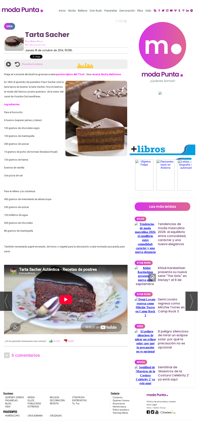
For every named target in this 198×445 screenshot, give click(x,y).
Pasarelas (110, 11)
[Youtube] (172, 11)
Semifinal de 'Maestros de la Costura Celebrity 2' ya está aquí (173, 373)
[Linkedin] (188, 11)
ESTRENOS (33, 406)
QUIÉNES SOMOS (14, 397)
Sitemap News (120, 412)
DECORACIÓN (57, 400)
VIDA (9, 26)
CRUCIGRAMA (35, 415)
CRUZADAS (56, 415)
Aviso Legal (152, 404)
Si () (56, 341)
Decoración (127, 11)
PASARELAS (11, 400)
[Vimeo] (176, 11)
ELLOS (140, 218)
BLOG (8, 403)
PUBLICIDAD (34, 403)
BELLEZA (54, 397)
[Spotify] (192, 11)
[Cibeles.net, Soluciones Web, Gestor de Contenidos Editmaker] (167, 411)
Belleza (82, 11)
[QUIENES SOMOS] (162, 52)
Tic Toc (76, 403)
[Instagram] (168, 11)
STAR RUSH (144, 262)
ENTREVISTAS (79, 400)
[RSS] (155, 11)
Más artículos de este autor (35, 44)
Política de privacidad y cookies (161, 401)
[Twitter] (164, 11)
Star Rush (96, 11)
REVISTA (54, 403)
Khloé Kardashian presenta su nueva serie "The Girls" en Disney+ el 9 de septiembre (161, 276)
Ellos (140, 11)
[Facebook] (160, 11)
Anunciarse (119, 403)
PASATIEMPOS (10, 412)
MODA (141, 362)
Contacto (117, 397)
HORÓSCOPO (12, 415)
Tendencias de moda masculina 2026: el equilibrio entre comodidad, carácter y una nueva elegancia (172, 234)
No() (70, 341)
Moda (72, 11)
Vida (148, 11)
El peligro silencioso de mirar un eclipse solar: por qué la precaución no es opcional (173, 339)
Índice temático (121, 409)
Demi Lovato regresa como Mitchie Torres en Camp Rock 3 (171, 305)
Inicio (62, 11)
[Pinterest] (184, 11)
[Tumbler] (180, 11)
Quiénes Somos (121, 400)
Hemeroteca (119, 406)
